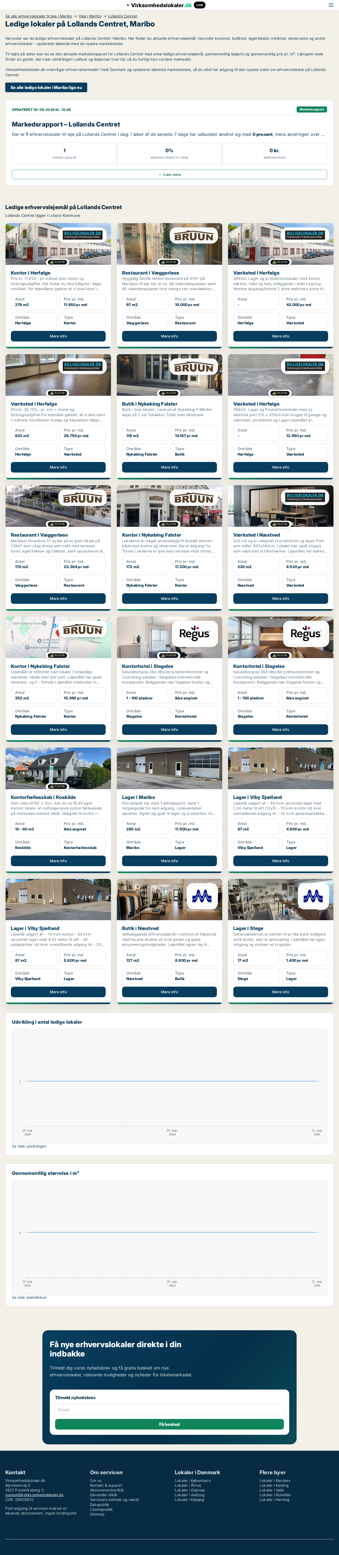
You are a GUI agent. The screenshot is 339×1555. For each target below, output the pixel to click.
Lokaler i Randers (275, 1480)
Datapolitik (99, 1504)
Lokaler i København (193, 1480)
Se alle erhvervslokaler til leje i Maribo (38, 16)
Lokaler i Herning (274, 1499)
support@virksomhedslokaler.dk (34, 1495)
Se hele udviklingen (29, 1146)
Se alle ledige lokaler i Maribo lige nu (46, 87)
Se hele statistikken (29, 1297)
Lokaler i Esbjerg (189, 1499)
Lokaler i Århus (188, 1485)
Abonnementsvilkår (107, 1490)
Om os (95, 1480)
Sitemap (97, 1514)
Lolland (55, 215)
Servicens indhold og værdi (114, 1499)
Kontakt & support (106, 1485)
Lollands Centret (122, 16)
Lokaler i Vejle (272, 1490)
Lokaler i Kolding (274, 1485)
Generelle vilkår (103, 1495)
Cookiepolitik (101, 1509)
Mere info (58, 336)
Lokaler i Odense (190, 1490)
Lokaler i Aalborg (190, 1495)
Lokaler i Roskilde (275, 1495)
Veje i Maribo (90, 16)
